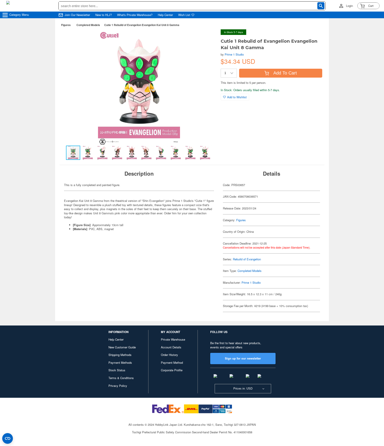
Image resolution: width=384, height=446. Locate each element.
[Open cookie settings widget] (7, 438)
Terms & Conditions (121, 378)
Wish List (184, 15)
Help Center (165, 15)
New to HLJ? (103, 15)
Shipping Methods (120, 355)
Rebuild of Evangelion (247, 259)
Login (349, 6)
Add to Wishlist (237, 97)
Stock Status (116, 370)
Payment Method (172, 362)
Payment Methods (120, 362)
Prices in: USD (242, 388)
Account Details (171, 347)
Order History (169, 355)
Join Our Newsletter (77, 15)
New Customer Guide (122, 347)
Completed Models (88, 25)
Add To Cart (285, 72)
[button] (208, 37)
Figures (66, 25)
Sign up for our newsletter (243, 358)
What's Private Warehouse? (134, 15)
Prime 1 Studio (234, 54)
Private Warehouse (173, 339)
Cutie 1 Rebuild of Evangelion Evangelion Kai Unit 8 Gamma (141, 25)
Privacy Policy (117, 386)
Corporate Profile (171, 370)
